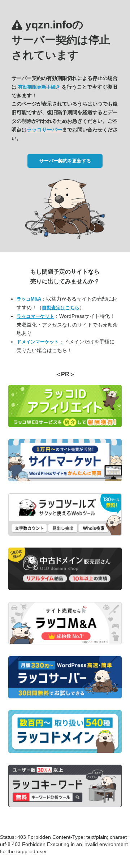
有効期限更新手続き (39, 87)
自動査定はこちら (60, 307)
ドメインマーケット (38, 342)
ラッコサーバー (44, 129)
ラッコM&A (29, 299)
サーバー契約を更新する (65, 160)
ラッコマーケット (35, 316)
